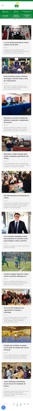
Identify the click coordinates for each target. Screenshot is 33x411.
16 (28, 404)
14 (20, 404)
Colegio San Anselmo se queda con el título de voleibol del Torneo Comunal (16, 348)
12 (13, 404)
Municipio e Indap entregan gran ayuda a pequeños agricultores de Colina (16, 156)
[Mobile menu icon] (3, 5)
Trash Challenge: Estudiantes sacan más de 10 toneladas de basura (15, 384)
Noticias (6, 47)
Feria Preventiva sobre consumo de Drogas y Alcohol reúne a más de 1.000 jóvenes (16, 79)
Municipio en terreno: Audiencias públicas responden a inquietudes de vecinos (16, 120)
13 (17, 404)
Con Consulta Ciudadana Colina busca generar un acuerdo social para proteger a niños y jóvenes (16, 239)
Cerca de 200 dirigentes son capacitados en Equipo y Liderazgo (14, 310)
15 (24, 404)
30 (17, 405)
